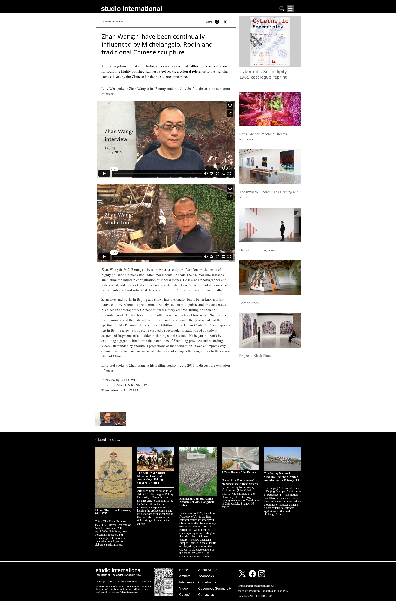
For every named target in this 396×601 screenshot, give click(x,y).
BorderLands (249, 302)
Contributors (207, 582)
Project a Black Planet (255, 355)
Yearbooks (206, 576)
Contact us (206, 594)
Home (183, 570)
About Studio (207, 570)
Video (183, 588)
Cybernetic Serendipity (215, 588)
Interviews (186, 582)
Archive (184, 576)
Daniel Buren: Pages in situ (259, 249)
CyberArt (185, 594)
